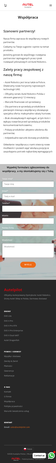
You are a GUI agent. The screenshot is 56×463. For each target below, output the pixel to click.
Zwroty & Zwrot (11, 361)
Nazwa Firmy (8, 227)
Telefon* (6, 203)
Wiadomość (7, 240)
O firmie (7, 396)
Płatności (8, 366)
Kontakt (7, 391)
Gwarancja (9, 371)
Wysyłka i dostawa (12, 356)
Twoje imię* (7, 178)
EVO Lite (8, 316)
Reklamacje (9, 375)
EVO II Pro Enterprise (13, 330)
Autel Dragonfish (11, 340)
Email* (5, 191)
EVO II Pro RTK (10, 325)
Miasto (5, 215)
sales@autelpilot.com (20, 427)
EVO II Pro (8, 321)
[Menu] (50, 5)
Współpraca (9, 401)
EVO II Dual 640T (11, 335)
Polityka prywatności (13, 406)
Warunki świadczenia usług (16, 411)
